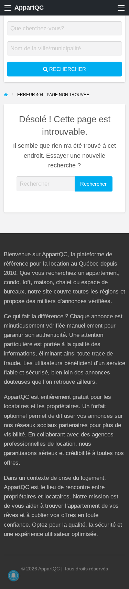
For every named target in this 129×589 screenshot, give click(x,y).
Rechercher (67, 69)
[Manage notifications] (13, 575)
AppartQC (29, 7)
